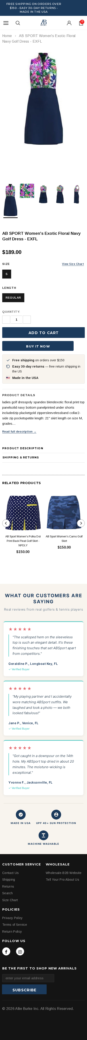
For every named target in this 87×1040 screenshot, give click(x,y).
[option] (43, 98)
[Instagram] (20, 951)
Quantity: (11, 311)
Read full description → (19, 431)
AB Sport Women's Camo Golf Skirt (64, 539)
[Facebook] (6, 951)
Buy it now (38, 346)
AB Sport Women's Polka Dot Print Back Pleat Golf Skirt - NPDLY (23, 541)
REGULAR (13, 297)
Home (7, 36)
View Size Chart (73, 264)
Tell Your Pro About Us (62, 879)
